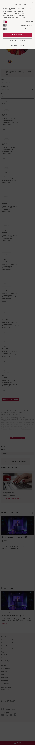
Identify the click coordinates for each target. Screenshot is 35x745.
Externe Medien (26, 25)
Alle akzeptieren (17, 35)
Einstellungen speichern (17, 40)
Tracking (28, 29)
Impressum (21, 45)
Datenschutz (14, 45)
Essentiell (28, 21)
